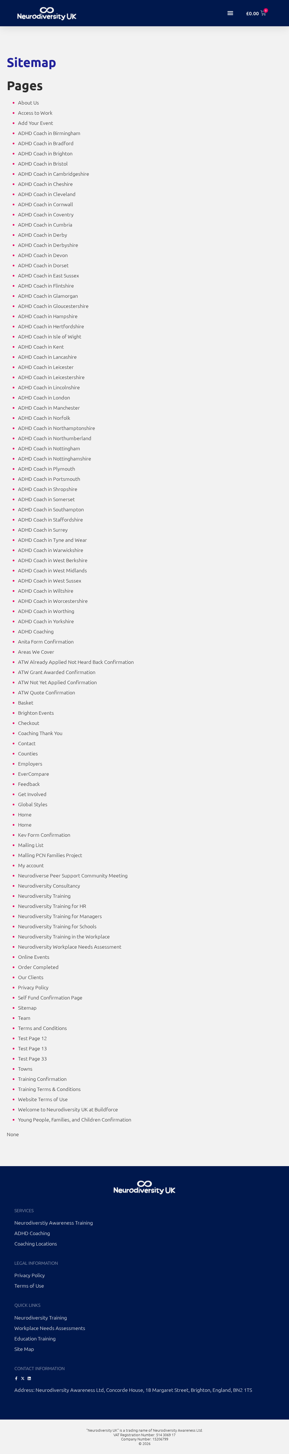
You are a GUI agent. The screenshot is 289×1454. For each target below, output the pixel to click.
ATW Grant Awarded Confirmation (56, 672)
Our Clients (30, 977)
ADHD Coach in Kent (41, 346)
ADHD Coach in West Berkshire (52, 560)
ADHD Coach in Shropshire (47, 489)
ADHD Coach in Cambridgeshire (53, 173)
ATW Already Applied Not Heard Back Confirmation (76, 661)
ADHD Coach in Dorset (43, 265)
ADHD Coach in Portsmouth (49, 478)
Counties (28, 753)
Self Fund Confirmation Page (50, 997)
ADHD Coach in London (44, 397)
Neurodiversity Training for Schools (57, 926)
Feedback (29, 784)
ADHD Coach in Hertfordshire (51, 326)
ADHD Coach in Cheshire (45, 184)
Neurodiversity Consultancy (49, 885)
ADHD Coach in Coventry (46, 214)
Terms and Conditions (42, 1028)
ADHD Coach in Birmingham (49, 133)
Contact (27, 743)
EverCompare (33, 773)
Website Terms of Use (43, 1099)
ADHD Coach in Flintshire (46, 285)
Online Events (33, 956)
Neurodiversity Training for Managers (60, 916)
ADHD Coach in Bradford (46, 143)
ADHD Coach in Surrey (43, 529)
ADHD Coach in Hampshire (48, 316)
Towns (25, 1068)
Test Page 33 (32, 1058)
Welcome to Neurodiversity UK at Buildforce (68, 1109)
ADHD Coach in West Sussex (49, 580)
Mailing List (30, 845)
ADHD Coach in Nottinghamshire (54, 458)
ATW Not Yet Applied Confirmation (57, 682)
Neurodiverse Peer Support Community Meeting (73, 875)
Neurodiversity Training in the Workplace (64, 936)
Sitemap (27, 1007)
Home (25, 814)
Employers (30, 763)
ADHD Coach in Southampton (51, 509)
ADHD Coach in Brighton (45, 153)
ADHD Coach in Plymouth (46, 468)
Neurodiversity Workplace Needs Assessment (69, 946)
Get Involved (32, 794)
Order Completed (38, 967)
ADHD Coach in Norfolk (44, 417)
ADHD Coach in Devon (43, 255)
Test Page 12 (32, 1038)
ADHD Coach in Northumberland (54, 438)
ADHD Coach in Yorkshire (46, 621)
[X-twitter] (23, 1378)
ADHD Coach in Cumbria (45, 224)
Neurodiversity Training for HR (52, 906)
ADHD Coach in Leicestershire (51, 377)
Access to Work (35, 112)
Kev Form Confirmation (44, 834)
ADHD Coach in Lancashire (47, 356)
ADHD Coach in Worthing (46, 611)
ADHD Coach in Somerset (46, 499)
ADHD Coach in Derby (42, 234)
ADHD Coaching (36, 631)
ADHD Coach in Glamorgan (48, 295)
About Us (28, 102)
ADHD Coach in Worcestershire (53, 600)
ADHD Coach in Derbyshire (48, 245)
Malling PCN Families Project (50, 855)
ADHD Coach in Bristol (43, 163)
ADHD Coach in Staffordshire (50, 519)
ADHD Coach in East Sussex (48, 275)
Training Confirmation (42, 1078)
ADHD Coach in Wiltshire (45, 590)
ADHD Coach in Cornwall (45, 204)
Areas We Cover (36, 651)
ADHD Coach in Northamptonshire (56, 428)
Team (24, 1017)
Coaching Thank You (40, 733)
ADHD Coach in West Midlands (52, 570)
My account (31, 865)
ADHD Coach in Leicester (46, 367)
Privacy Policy (33, 987)
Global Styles (32, 804)
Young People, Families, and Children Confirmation (74, 1119)
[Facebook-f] (16, 1378)
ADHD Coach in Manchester (49, 407)
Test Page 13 (32, 1048)
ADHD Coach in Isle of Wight (49, 336)
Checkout (28, 723)
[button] (230, 13)
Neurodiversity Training (44, 895)
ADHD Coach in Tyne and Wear (52, 539)
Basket (25, 702)
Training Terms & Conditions (49, 1089)
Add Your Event (35, 122)
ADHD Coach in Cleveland (47, 194)
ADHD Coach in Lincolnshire (49, 387)
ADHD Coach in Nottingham (49, 448)
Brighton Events (36, 712)
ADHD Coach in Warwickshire (50, 550)
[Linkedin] (29, 1378)
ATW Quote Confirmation (46, 692)
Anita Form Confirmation (46, 641)
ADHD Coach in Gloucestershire (53, 306)
